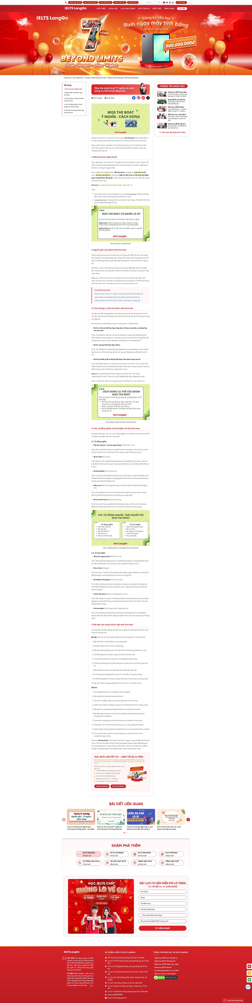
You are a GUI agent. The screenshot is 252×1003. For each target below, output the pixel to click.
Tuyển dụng (181, 2)
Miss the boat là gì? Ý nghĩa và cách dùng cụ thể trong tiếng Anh (115, 78)
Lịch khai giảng (128, 9)
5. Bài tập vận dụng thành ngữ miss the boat (74, 111)
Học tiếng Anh (78, 78)
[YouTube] (164, 2)
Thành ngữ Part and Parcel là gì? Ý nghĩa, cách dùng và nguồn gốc (117, 300)
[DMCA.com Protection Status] (165, 979)
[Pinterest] (143, 98)
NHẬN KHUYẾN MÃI (101, 786)
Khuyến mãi (133, 2)
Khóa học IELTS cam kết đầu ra (166, 958)
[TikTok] (173, 2)
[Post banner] (126, 43)
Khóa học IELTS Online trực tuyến (167, 964)
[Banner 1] (98, 931)
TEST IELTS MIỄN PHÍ (118, 786)
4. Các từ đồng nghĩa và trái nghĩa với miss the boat (73, 105)
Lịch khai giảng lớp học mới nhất (166, 970)
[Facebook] (167, 2)
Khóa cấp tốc (120, 2)
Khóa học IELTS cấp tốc (163, 967)
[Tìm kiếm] (159, 2)
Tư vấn (182, 9)
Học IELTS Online (90, 2)
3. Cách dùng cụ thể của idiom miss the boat (74, 100)
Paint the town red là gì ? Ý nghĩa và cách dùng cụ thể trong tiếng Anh (119, 294)
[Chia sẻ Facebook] (134, 98)
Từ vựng (87, 78)
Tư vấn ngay (162, 928)
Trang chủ (67, 78)
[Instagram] (170, 2)
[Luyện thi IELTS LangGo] (82, 952)
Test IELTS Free (105, 2)
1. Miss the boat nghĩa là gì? (73, 89)
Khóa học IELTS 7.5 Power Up (165, 961)
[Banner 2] (101, 931)
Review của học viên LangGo (165, 974)
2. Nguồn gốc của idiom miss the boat (73, 94)
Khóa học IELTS (75, 2)
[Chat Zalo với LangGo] (247, 987)
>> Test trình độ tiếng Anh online (172, 132)
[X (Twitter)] (148, 98)
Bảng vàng (169, 9)
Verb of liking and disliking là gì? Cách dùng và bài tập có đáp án (117, 297)
